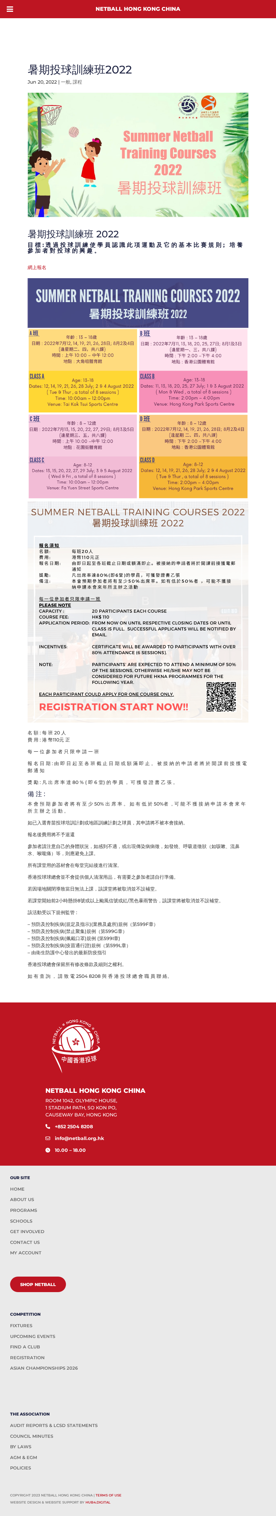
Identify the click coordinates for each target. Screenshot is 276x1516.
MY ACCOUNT (25, 1252)
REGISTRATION (27, 1357)
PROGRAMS (23, 1210)
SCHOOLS (21, 1221)
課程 (77, 82)
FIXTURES (21, 1325)
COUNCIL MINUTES (31, 1436)
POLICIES (20, 1467)
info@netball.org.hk (79, 1138)
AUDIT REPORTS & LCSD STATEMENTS (54, 1425)
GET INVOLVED (27, 1231)
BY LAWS (20, 1446)
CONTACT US (25, 1242)
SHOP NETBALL (38, 1284)
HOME (17, 1189)
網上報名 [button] (37, 267)
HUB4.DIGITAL (97, 1502)
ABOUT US (22, 1199)
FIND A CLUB (25, 1346)
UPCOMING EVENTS (32, 1336)
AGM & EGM (23, 1457)
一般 (65, 82)
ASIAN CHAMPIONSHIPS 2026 (44, 1368)
